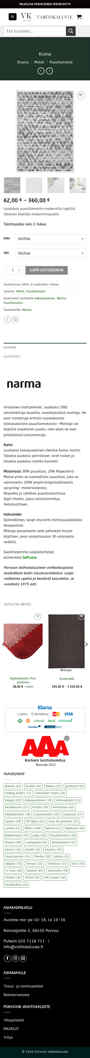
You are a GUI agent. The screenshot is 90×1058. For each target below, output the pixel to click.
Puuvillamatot (61, 62)
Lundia (12, 828)
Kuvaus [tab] (10, 347)
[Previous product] (49, 70)
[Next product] (41, 70)
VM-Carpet (55, 877)
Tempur (34, 863)
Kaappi (12, 800)
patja (39, 835)
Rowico (13, 842)
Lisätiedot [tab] (12, 356)
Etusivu (23, 62)
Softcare (29, 558)
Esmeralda (67, 678)
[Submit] (71, 31)
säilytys (13, 863)
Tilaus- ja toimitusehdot (23, 986)
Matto (33, 828)
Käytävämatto (17, 814)
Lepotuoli (72, 814)
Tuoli (77, 863)
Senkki (32, 849)
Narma (61, 298)
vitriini (32, 877)
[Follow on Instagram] (15, 958)
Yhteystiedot (14, 1020)
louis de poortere (63, 821)
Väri (6, 252)
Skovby (42, 856)
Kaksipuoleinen (45, 298)
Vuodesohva (16, 884)
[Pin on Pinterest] (15, 319)
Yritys (8, 1038)
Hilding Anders (18, 793)
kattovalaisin (68, 800)
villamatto (58, 870)
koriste (40, 807)
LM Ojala (35, 821)
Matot (39, 62)
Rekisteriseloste (17, 995)
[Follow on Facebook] (7, 958)
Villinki (12, 877)
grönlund (74, 786)
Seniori (13, 849)
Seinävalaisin (64, 842)
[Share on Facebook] (7, 319)
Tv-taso (13, 870)
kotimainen (63, 807)
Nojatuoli (74, 828)
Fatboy (53, 786)
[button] (12, 16)
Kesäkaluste (16, 807)
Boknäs (13, 786)
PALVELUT (11, 1029)
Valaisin (34, 870)
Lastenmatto (47, 814)
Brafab (33, 786)
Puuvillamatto (13, 303)
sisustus (53, 849)
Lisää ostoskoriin (46, 270)
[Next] (78, 131)
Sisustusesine (17, 856)
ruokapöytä (36, 842)
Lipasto (13, 821)
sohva (61, 856)
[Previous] (11, 131)
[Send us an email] (23, 958)
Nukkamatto (16, 835)
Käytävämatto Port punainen (23, 680)
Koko (7, 238)
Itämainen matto (50, 793)
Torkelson (57, 863)
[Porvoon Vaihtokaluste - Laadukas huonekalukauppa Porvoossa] (46, 16)
